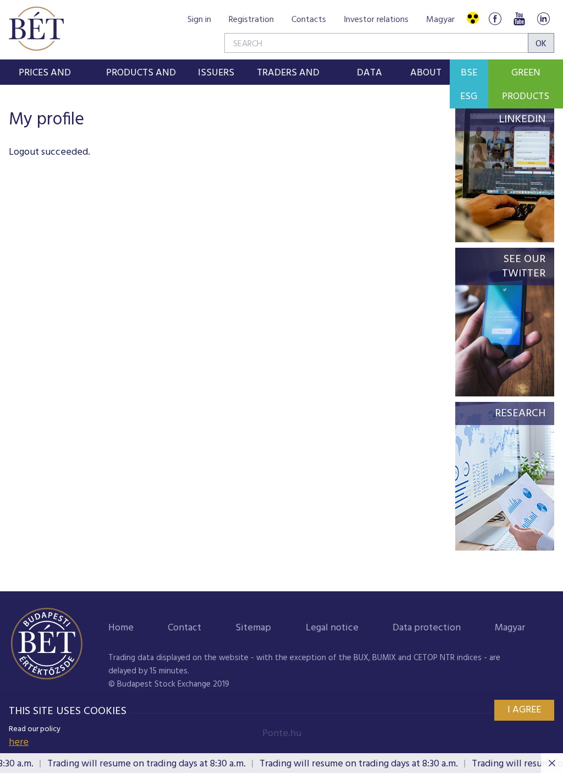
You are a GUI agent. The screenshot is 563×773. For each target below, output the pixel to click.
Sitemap (253, 628)
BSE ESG (468, 85)
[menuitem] (45, 72)
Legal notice (332, 628)
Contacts (308, 20)
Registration (251, 20)
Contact (184, 628)
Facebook (495, 18)
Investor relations (376, 20)
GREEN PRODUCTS (525, 85)
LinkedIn (543, 18)
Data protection (427, 628)
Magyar (440, 20)
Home (121, 628)
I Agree (524, 710)
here (19, 742)
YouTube (519, 18)
